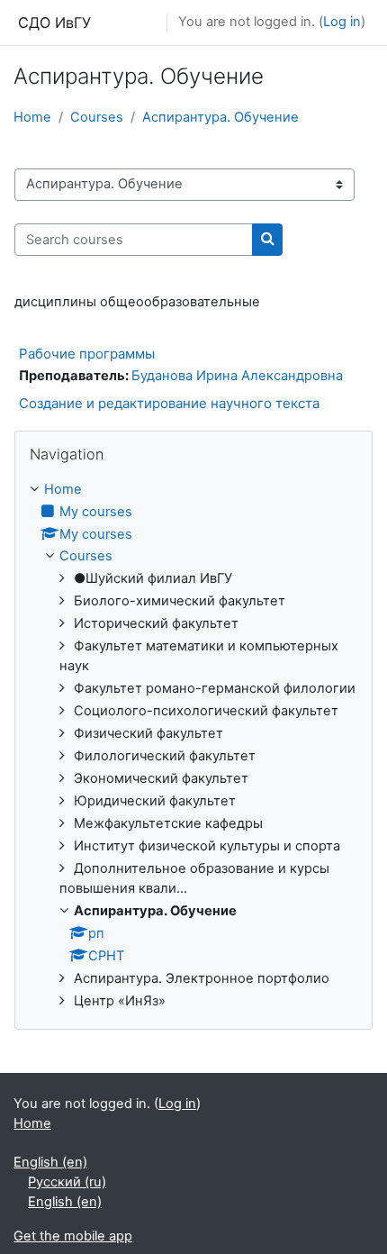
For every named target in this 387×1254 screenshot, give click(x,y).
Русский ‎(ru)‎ (67, 1182)
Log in (342, 22)
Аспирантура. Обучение (220, 117)
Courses (96, 117)
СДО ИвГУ (54, 23)
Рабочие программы (87, 353)
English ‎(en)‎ (50, 1162)
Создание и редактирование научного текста (169, 403)
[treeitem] (193, 746)
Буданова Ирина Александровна (237, 376)
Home (32, 117)
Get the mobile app (73, 1236)
